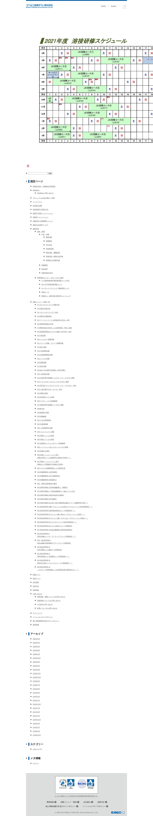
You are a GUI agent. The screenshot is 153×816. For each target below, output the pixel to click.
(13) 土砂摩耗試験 (43, 351)
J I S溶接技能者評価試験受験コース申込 (55, 280)
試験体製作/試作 (47, 273)
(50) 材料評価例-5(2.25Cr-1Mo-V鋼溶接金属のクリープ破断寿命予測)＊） (62, 503)
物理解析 (49, 241)
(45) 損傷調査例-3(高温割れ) (47, 480)
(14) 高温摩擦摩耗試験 (45, 355)
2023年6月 (36, 689)
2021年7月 (36, 708)
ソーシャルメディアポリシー (43, 617)
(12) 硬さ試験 (41, 347)
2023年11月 (37, 673)
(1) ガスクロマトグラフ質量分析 (48, 305)
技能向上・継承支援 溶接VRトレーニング (56, 296)
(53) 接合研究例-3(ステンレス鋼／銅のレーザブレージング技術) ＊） (61, 514)
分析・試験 (45, 234)
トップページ (37, 202)
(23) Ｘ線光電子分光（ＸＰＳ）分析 (49, 389)
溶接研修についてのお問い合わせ (48, 600)
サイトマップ (37, 613)
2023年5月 (36, 693)
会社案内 (36, 582)
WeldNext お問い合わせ (45, 193)
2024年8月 (36, 662)
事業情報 (50, 802)
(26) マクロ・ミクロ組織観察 (47, 401)
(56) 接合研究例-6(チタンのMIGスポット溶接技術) (54, 526)
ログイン (36, 763)
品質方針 (36, 586)
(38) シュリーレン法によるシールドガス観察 (52, 447)
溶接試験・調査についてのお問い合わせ (51, 597)
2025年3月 (36, 654)
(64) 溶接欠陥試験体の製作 (47, 483)
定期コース (45, 292)
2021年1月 (36, 716)
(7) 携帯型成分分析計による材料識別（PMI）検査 (54, 328)
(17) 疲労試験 (41, 366)
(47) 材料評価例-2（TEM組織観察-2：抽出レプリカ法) (56, 491)
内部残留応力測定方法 (40, 209)
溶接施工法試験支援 (53, 260)
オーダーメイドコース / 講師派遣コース (55, 288)
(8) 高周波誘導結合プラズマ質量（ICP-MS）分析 (54, 332)
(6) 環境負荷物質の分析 (45, 324)
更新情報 (36, 625)
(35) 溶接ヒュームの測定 (45, 436)
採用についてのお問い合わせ (47, 608)
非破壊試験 (50, 249)
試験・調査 (41, 231)
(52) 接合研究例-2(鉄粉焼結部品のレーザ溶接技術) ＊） (56, 510)
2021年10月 (37, 704)
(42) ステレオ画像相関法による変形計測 (51, 468)
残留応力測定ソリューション (43, 213)
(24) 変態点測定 (42, 393)
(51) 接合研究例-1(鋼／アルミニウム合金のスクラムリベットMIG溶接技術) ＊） (65, 507)
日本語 (103, 6)
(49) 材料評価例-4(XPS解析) (47, 499)
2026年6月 (36, 639)
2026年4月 (36, 643)
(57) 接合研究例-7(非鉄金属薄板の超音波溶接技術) (54, 530)
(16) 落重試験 (41, 362)
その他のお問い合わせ (45, 604)
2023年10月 (37, 677)
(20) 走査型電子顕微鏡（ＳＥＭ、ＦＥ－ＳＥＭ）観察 (56, 378)
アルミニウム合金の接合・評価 (44, 198)
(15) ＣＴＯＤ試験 (43, 359)
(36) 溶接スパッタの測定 (45, 439)
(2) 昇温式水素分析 (43, 308)
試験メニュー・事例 (69, 802)
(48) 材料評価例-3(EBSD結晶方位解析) (50, 495)
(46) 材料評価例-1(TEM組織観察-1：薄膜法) (52, 487)
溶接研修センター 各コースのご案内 (50, 278)
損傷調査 (44, 265)
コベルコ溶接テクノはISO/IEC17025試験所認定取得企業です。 (76, 796)
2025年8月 (36, 650)
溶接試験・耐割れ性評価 (54, 256)
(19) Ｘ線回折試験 (43, 374)
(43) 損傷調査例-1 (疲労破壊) (47, 472)
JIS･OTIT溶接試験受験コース (51, 284)
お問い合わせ (37, 594)
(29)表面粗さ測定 (43, 412)
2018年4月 (36, 731)
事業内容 (36, 229)
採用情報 (36, 590)
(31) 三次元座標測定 (44, 420)
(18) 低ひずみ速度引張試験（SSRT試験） (51, 370)
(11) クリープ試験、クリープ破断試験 (50, 343)
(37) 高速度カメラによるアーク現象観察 (51, 443)
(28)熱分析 (40, 409)
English (113, 6)
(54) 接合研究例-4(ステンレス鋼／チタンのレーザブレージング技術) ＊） (62, 518)
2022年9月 (36, 696)
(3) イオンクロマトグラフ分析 (47, 312)
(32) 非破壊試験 (42, 424)
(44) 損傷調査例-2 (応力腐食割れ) (48, 476)
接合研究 (44, 269)
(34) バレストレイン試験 (45, 432)
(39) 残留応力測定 (43, 451)
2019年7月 (36, 727)
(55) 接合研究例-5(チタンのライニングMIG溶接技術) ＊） (57, 522)
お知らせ (36, 749)
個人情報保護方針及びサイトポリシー (46, 621)
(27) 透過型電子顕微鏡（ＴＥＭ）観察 (50, 405)
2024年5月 (36, 666)
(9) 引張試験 (41, 335)
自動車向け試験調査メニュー (43, 221)
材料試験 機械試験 (53, 252)
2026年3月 (36, 646)
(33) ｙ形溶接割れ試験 (45, 428)
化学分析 (49, 245)
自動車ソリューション (40, 217)
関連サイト (36, 575)
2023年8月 (36, 681)
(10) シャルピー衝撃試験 (45, 339)
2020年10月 (37, 720)
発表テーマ (36, 578)
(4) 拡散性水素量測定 (44, 316)
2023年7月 (36, 685)
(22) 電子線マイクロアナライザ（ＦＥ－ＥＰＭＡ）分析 (56, 385)
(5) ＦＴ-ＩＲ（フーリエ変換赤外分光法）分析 (53, 320)
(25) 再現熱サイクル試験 (45, 397)
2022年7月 (36, 700)
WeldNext (36, 190)
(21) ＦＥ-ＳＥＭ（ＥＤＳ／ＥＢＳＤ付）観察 (53, 382)
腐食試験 (49, 237)
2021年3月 (36, 712)
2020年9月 (36, 723)
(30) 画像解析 (41, 416)
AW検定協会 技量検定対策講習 (44, 186)
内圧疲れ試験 (37, 206)
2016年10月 (37, 735)
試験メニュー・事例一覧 (41, 302)
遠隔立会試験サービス (40, 225)
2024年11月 (37, 658)
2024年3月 (36, 670)
